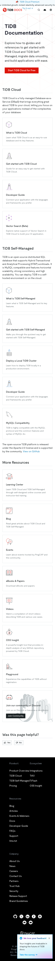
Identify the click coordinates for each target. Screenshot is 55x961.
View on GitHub (31, 451)
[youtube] (31, 922)
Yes (8, 742)
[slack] (40, 916)
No (20, 742)
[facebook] (34, 916)
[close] (49, 938)
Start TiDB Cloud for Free (21, 70)
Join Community (16, 716)
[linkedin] (27, 916)
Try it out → (27, 8)
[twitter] (21, 916)
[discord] (24, 922)
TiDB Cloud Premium (29, 2)
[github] (15, 916)
